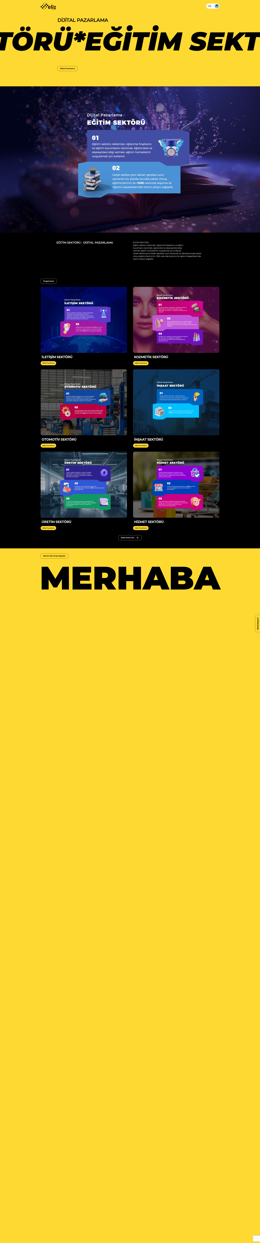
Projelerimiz (48, 281)
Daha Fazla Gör (127, 538)
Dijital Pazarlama (48, 363)
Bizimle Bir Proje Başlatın (54, 556)
